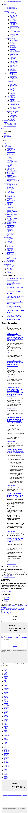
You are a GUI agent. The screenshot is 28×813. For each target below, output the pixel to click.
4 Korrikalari (13, 115)
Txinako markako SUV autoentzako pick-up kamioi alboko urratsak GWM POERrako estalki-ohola (15, 420)
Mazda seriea (13, 66)
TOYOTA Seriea (14, 103)
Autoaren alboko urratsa (10, 609)
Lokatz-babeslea (10, 113)
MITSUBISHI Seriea (15, 107)
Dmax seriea (12, 58)
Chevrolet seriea (13, 72)
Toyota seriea (13, 47)
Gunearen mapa (19, 605)
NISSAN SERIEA (14, 78)
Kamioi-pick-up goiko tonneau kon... (13, 283)
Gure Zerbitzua (10, 9)
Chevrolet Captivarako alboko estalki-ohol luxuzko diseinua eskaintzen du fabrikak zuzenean (15, 363)
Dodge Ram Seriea (14, 16)
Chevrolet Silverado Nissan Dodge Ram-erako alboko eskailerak (15, 539)
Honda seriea (13, 57)
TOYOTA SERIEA (14, 80)
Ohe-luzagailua (10, 73)
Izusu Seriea (12, 36)
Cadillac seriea (13, 112)
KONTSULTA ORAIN (6, 591)
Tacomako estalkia (8, 608)
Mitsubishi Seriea (14, 28)
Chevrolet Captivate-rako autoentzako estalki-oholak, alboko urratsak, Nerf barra (15, 495)
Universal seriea (13, 50)
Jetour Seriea (10, 177)
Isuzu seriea (12, 68)
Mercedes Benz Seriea (15, 27)
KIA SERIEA (13, 43)
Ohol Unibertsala (14, 34)
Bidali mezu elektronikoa (6, 612)
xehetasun (13, 352)
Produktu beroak (11, 605)
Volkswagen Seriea (14, 104)
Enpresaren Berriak (11, 123)
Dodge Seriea (13, 93)
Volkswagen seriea (14, 62)
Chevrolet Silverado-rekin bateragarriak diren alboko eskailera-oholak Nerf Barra (15, 451)
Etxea (5, 4)
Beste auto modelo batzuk (13, 180)
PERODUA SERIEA (12, 176)
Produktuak (6, 11)
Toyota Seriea (13, 32)
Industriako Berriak (11, 124)
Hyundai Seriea (13, 23)
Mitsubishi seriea (13, 55)
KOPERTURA (10, 96)
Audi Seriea (12, 18)
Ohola (2, 608)
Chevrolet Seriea (13, 15)
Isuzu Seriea (12, 45)
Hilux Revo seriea (14, 61)
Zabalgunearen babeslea (12, 111)
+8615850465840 (5, 613)
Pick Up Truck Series (15, 31)
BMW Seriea (13, 20)
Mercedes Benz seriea (15, 51)
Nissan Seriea (13, 30)
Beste (8, 271)
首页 (5, 143)
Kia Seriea (12, 99)
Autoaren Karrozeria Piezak (13, 101)
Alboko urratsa (16, 608)
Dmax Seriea (13, 84)
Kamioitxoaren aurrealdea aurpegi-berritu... (15, 302)
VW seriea (12, 49)
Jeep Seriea (12, 24)
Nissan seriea (13, 39)
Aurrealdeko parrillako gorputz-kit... (14, 292)
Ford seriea (12, 53)
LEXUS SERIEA (14, 41)
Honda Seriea (13, 22)
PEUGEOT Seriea (11, 179)
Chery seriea (9, 175)
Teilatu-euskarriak (11, 38)
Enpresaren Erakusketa (12, 8)
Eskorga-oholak (20, 609)
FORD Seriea (13, 108)
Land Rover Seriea (14, 26)
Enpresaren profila (11, 7)
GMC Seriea (13, 88)
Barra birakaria (10, 59)
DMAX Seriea (13, 109)
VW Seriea (12, 35)
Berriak (5, 122)
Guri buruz (6, 5)
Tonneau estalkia (10, 81)
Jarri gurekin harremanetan (10, 126)
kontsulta (9, 352)
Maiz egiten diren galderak (10, 120)
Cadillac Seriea (13, 13)
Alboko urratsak (10, 12)
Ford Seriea (12, 19)
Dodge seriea (13, 69)
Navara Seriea (13, 42)
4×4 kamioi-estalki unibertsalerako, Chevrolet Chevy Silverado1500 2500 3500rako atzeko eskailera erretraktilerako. (15, 337)
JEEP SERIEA (13, 74)
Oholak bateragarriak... (14, 319)
